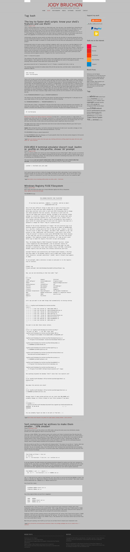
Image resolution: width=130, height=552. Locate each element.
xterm (55, 179)
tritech (100, 115)
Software (70, 10)
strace (25, 140)
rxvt (49, 179)
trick (76, 523)
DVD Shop (78, 10)
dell (88, 104)
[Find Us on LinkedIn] (28, 1)
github (44, 417)
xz (77, 523)
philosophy (102, 110)
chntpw (31, 417)
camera (99, 98)
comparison (89, 100)
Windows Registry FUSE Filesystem (43, 185)
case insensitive (33, 139)
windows (61, 417)
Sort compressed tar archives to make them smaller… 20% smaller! (48, 425)
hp (99, 104)
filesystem (38, 417)
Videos (64, 10)
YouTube (100, 119)
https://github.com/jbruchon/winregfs (33, 191)
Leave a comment (33, 140)
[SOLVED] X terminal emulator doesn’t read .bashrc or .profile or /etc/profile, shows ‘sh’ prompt (53, 148)
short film (93, 113)
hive (47, 417)
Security (89, 113)
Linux (34, 179)
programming (68, 139)
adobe (88, 96)
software (97, 113)
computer (94, 100)
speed (81, 139)
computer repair (100, 100)
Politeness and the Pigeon (93, 74)
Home (43, 10)
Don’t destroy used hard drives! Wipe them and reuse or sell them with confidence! (96, 86)
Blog (48, 10)
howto (52, 523)
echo (42, 139)
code (35, 417)
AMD (97, 96)
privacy (88, 112)
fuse (42, 417)
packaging (63, 523)
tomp (95, 115)
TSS (28, 140)
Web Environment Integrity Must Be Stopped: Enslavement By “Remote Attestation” (95, 79)
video (91, 119)
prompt (46, 179)
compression (47, 523)
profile (43, 179)
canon (102, 98)
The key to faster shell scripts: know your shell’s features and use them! (51, 22)
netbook (99, 108)
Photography (56, 10)
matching (53, 139)
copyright (90, 102)
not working (38, 179)
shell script (76, 139)
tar (70, 523)
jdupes (102, 106)
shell (52, 179)
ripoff (100, 112)
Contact (85, 10)
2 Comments (60, 179)
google (96, 104)
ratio (66, 523)
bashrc (31, 179)
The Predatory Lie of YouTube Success (96, 75)
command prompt (41, 523)
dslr (89, 104)
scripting (57, 417)
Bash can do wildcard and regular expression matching (37, 116)
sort (69, 523)
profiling (63, 139)
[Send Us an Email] (25, 1)
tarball (73, 523)
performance (58, 139)
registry (53, 417)
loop (49, 139)
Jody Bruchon (65, 5)
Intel (95, 106)
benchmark (89, 98)
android (101, 96)
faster (44, 139)
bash (29, 139)
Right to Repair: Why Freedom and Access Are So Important (39, 544)
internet (98, 106)
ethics (92, 104)
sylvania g (90, 115)
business (94, 99)
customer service (99, 102)
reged (50, 417)
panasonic (89, 110)
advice (92, 96)
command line (33, 523)
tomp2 (97, 115)
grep (47, 139)
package (58, 523)
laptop (88, 108)
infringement (90, 106)
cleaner (38, 139)
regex (73, 139)
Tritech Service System (94, 117)
